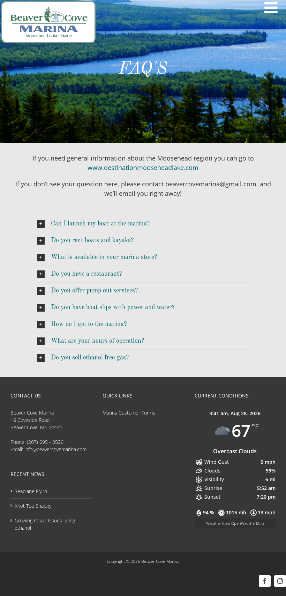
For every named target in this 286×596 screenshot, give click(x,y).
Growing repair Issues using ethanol (45, 524)
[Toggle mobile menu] (272, 7)
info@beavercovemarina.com (55, 449)
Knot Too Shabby (33, 505)
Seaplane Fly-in (31, 491)
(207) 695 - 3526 (45, 442)
